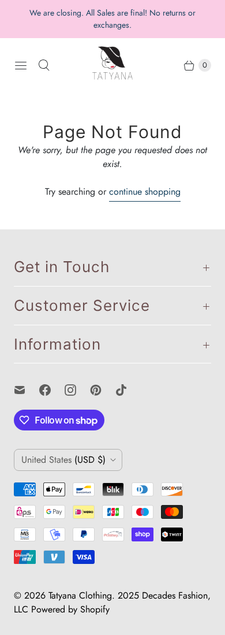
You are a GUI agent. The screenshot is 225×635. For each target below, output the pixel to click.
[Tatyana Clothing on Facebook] (52, 390)
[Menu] (20, 65)
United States (63, 459)
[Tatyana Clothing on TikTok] (128, 390)
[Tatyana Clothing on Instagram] (77, 390)
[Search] (43, 65)
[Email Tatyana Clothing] (26, 390)
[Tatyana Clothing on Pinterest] (102, 390)
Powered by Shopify (70, 609)
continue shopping (145, 191)
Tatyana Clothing (80, 595)
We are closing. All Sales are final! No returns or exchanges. (112, 19)
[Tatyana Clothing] (112, 65)
